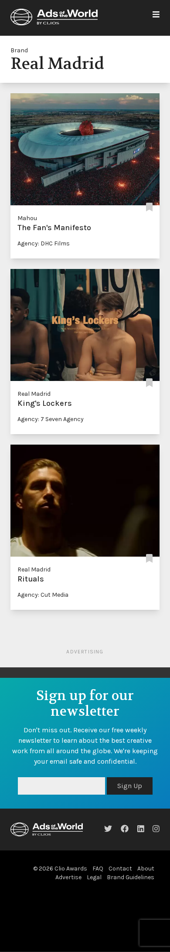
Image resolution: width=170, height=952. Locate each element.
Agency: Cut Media (42, 594)
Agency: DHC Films (43, 243)
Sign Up (129, 786)
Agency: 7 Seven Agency (50, 419)
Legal (94, 877)
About (145, 868)
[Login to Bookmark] (149, 208)
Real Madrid (34, 394)
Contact (120, 868)
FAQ (97, 868)
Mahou (27, 218)
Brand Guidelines (130, 877)
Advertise (68, 877)
